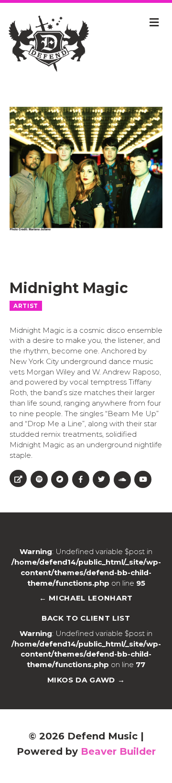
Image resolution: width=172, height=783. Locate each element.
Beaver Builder (118, 751)
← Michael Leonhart (86, 597)
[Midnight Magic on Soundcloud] (122, 479)
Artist (25, 305)
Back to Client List (86, 618)
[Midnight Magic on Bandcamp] (59, 479)
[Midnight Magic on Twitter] (101, 479)
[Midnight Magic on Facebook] (80, 479)
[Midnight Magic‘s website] (18, 478)
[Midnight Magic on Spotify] (39, 479)
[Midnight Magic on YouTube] (142, 479)
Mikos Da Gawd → (86, 679)
